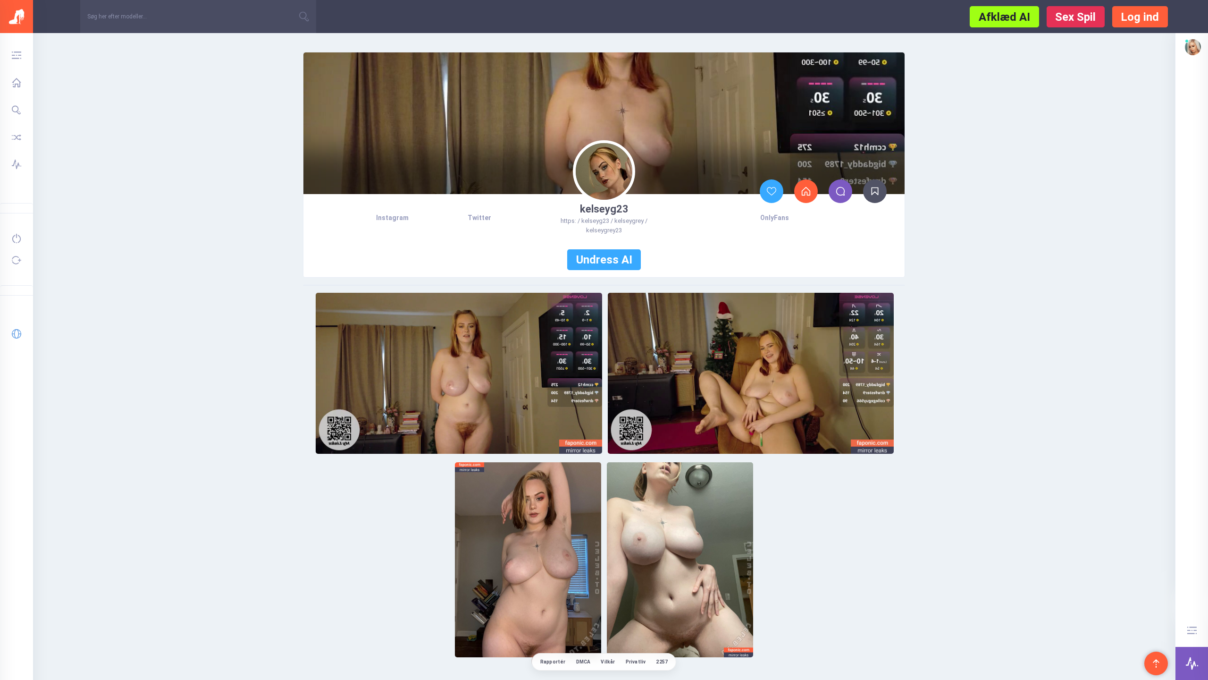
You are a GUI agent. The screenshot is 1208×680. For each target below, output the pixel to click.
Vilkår (608, 661)
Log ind (1140, 17)
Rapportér (553, 661)
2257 (662, 661)
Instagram (392, 217)
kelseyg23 (604, 209)
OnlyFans (774, 217)
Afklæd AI (1004, 17)
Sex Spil (1075, 17)
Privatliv (636, 661)
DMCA (583, 661)
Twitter (479, 217)
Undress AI (604, 259)
